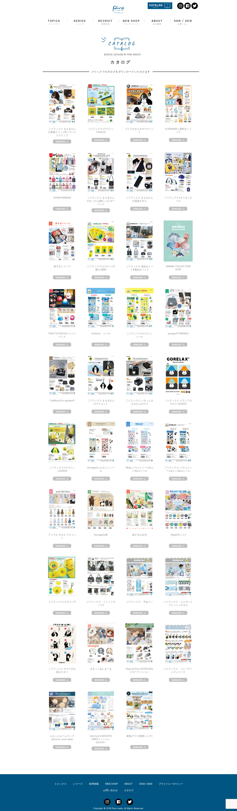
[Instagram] (180, 6)
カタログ (129, 790)
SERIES (80, 22)
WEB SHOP (131, 22)
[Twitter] (194, 6)
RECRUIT (105, 22)
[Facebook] (187, 6)
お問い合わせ (110, 790)
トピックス (60, 783)
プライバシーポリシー (171, 783)
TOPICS (54, 22)
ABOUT (157, 22)
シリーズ (78, 783)
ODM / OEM (183, 22)
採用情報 (94, 783)
